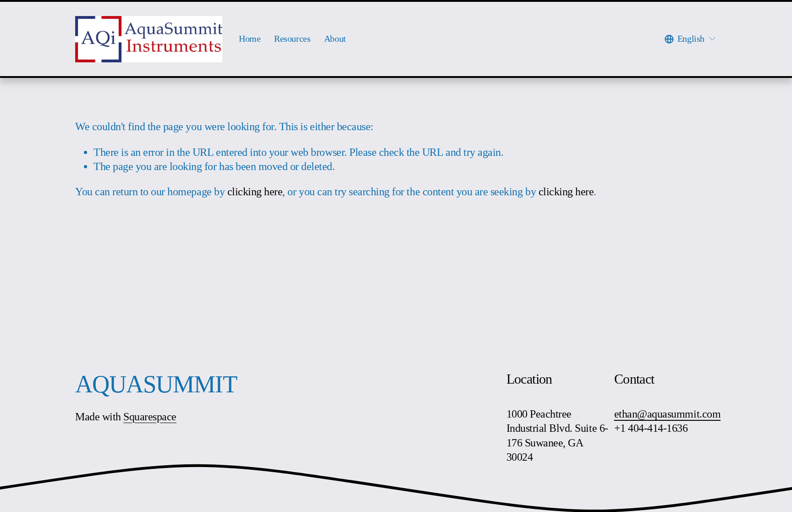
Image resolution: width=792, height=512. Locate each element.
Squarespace (149, 417)
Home (249, 38)
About (335, 38)
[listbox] (691, 39)
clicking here (255, 192)
